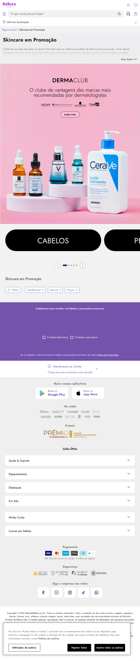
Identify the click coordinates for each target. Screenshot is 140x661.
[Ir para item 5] (76, 265)
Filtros (15, 290)
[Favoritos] (135, 5)
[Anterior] (57, 265)
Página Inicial (9, 30)
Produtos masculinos (86, 337)
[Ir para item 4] (74, 265)
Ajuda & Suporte (19, 461)
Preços (70, 290)
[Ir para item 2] (69, 265)
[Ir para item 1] (65, 265)
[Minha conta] (128, 5)
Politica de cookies (48, 638)
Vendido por (34, 290)
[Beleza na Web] (9, 5)
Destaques (15, 487)
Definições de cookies (24, 647)
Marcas (54, 290)
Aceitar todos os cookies (109, 647)
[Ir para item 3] (71, 265)
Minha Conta (16, 517)
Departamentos (18, 474)
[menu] (4, 13)
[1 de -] (70, 143)
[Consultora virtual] (128, 13)
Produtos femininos (57, 337)
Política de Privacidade (108, 355)
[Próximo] (82, 265)
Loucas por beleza (20, 531)
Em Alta (13, 501)
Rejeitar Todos (79, 647)
